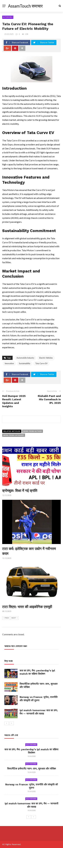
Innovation (9, 363)
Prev (7, 618)
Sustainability (24, 363)
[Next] (11, 723)
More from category (13, 435)
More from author (32, 431)
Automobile (8, 17)
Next (13, 618)
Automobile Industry (25, 358)
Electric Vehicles (46, 358)
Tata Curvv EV (41, 363)
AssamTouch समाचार (25, 5)
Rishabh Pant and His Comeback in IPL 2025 (49, 399)
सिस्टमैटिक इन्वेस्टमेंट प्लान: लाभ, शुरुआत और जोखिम (31, 768)
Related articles (11, 431)
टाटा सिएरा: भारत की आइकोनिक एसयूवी (27, 607)
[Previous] (6, 723)
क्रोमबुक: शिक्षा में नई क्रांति (19, 491)
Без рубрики (31, 744)
